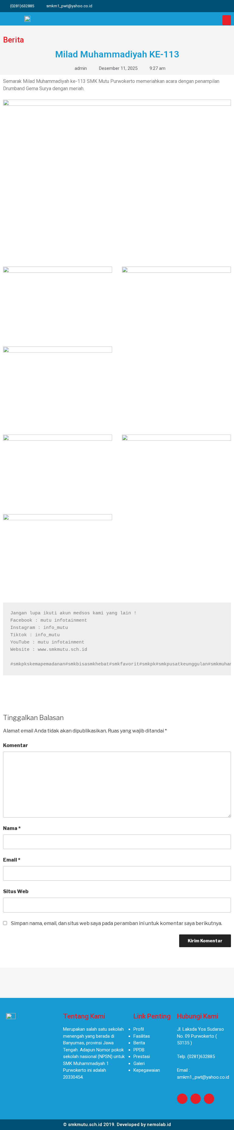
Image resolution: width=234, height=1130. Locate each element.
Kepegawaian (146, 1070)
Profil (138, 1029)
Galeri (139, 1063)
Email (11, 860)
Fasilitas (141, 1036)
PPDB (138, 1050)
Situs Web (15, 891)
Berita (139, 1043)
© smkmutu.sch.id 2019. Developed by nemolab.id (117, 1124)
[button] (226, 20)
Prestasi (141, 1056)
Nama (12, 828)
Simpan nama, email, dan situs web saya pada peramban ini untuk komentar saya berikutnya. (116, 923)
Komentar (15, 745)
